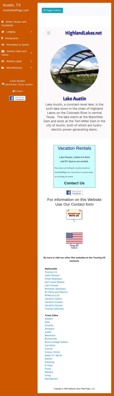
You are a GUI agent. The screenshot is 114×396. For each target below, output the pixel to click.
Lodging (10, 31)
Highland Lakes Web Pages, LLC (81, 389)
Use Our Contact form (74, 204)
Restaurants (11, 38)
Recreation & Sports (17, 44)
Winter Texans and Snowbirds (13, 23)
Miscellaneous (14, 67)
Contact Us (74, 183)
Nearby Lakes (14, 61)
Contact (18, 91)
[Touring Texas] (17, 98)
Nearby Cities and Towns (13, 53)
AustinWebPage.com (16, 10)
